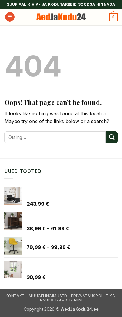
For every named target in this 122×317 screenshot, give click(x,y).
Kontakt (15, 296)
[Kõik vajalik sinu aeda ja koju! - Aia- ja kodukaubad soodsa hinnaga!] (61, 17)
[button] (10, 17)
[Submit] (112, 137)
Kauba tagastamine (62, 300)
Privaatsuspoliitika (93, 296)
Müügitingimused (48, 296)
